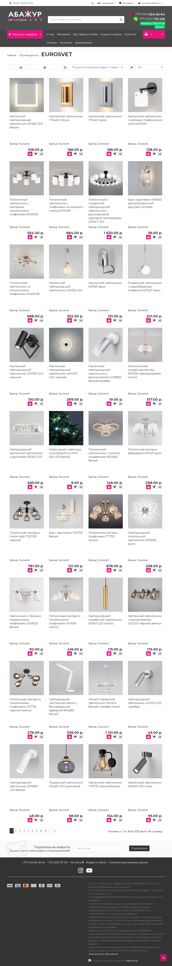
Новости (130, 34)
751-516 (151, 19)
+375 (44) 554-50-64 (33, 862)
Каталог (24, 34)
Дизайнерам (83, 42)
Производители (28, 55)
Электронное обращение (103, 954)
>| (54, 830)
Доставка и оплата (85, 34)
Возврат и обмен (96, 862)
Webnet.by (132, 960)
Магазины (64, 34)
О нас (50, 34)
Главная (11, 55)
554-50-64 (150, 14)
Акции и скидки (111, 34)
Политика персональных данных (128, 862)
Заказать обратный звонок (153, 25)
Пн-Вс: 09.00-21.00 (22, 3)
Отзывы (52, 42)
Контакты (66, 42)
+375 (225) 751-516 (57, 862)
